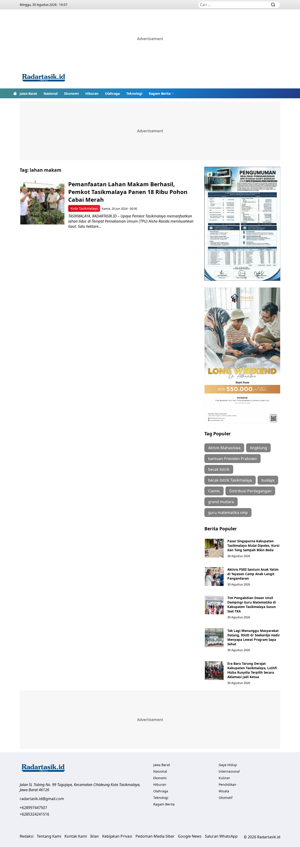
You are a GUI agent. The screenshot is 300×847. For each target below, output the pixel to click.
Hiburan (91, 93)
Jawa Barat (28, 93)
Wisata (224, 791)
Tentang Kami (49, 836)
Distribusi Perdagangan (250, 491)
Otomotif (225, 797)
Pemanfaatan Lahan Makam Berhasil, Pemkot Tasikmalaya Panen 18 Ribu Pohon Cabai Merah (128, 191)
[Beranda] (15, 93)
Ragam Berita (160, 93)
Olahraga (112, 93)
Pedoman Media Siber (155, 836)
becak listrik (218, 469)
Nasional (51, 93)
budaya (267, 480)
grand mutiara (221, 501)
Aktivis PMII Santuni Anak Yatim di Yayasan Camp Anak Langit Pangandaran (252, 574)
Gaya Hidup (228, 765)
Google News (190, 836)
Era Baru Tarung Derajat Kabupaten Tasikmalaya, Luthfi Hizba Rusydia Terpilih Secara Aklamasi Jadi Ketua (252, 670)
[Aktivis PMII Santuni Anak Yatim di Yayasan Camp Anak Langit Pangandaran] (214, 576)
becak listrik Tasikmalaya (230, 480)
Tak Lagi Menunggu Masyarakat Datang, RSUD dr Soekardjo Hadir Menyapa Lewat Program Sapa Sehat (253, 637)
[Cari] (273, 4)
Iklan (94, 836)
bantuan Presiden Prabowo (232, 458)
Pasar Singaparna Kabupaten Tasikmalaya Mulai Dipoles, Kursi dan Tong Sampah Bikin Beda (253, 545)
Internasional (229, 771)
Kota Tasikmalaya (84, 208)
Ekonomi (71, 93)
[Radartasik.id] (43, 78)
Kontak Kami (75, 836)
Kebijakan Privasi (117, 836)
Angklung (258, 447)
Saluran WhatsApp (221, 836)
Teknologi (134, 93)
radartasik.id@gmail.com (42, 798)
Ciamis (214, 491)
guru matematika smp (228, 512)
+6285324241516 (34, 814)
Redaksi (27, 836)
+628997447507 (33, 807)
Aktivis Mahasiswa (224, 447)
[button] (161, 93)
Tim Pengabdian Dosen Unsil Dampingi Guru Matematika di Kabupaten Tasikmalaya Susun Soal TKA (251, 604)
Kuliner (224, 778)
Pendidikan (227, 784)
